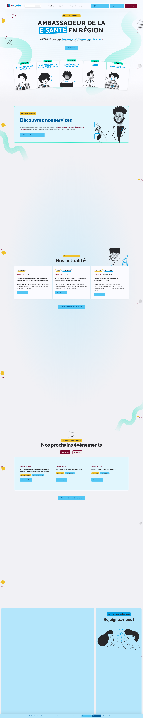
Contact (118, 6)
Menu (132, 6)
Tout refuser (97, 716)
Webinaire (65, 452)
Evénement (21, 270)
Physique (77, 452)
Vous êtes (51, 6)
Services (62, 6)
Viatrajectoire (108, 270)
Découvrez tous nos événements (71, 498)
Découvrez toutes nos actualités (71, 306)
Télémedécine (66, 270)
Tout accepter (86, 716)
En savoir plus (26, 480)
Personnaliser (107, 716)
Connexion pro (101, 6)
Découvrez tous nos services (32, 135)
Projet (58, 270)
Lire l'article (22, 293)
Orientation (98, 270)
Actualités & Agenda (76, 6)
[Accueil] (13, 6)
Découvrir (71, 48)
